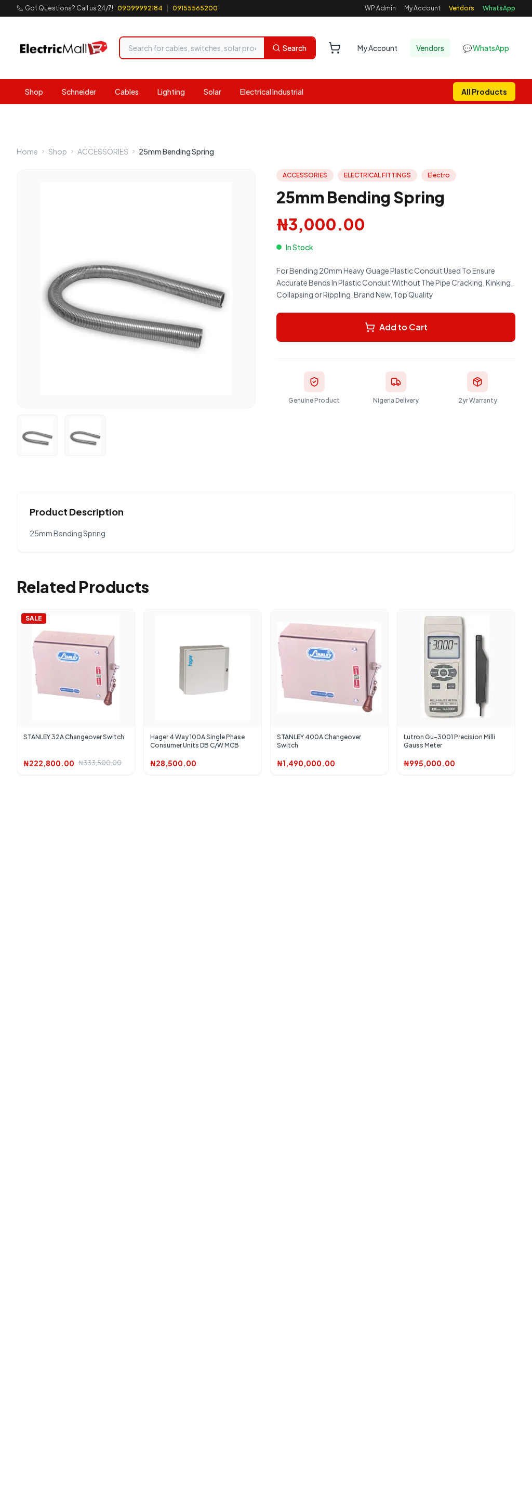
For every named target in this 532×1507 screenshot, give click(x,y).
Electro (439, 175)
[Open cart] (334, 47)
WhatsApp (499, 8)
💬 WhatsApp (486, 48)
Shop (34, 91)
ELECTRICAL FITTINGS (377, 175)
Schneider (79, 91)
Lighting (171, 91)
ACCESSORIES (102, 151)
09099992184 (140, 8)
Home (27, 151)
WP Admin (380, 8)
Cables (127, 91)
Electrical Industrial (271, 91)
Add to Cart (403, 326)
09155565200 (195, 8)
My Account (422, 8)
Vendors (461, 8)
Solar (212, 91)
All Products (484, 91)
